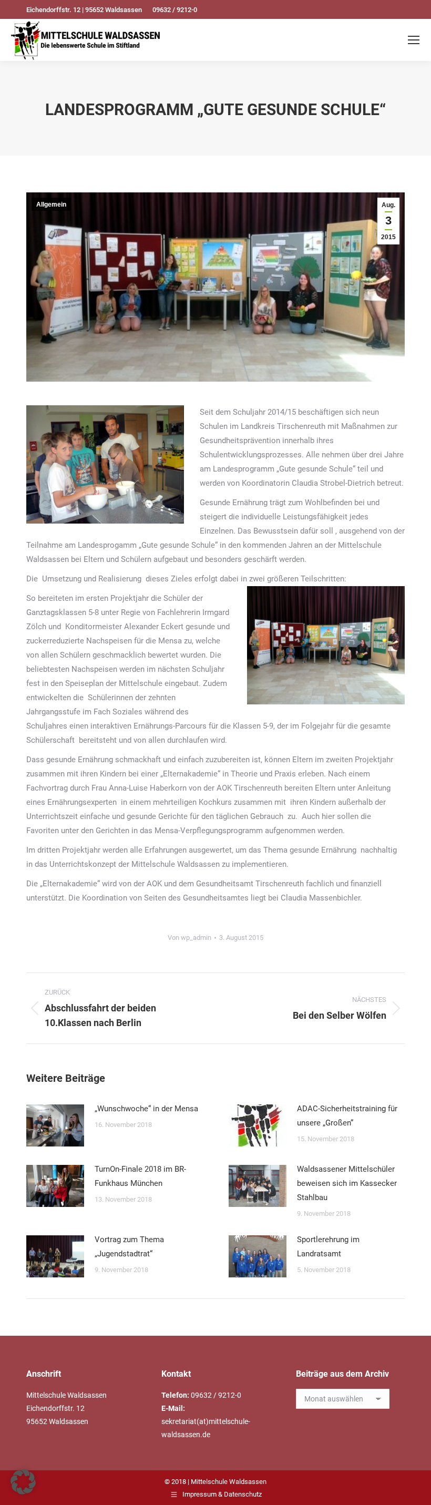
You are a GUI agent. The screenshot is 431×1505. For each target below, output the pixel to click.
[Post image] (55, 1125)
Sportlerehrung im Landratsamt (328, 1246)
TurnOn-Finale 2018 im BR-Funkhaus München (140, 1176)
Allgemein (51, 204)
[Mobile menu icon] (413, 40)
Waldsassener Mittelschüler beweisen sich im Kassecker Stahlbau (347, 1183)
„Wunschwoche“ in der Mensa (146, 1108)
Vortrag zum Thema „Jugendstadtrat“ (129, 1246)
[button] (23, 1482)
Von (189, 937)
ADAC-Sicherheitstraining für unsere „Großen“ (347, 1116)
